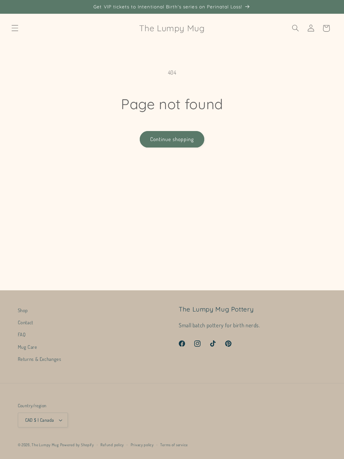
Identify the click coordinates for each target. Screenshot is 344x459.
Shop (23, 310)
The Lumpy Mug (45, 444)
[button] (15, 28)
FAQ (22, 334)
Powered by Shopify (77, 444)
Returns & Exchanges (39, 359)
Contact (25, 322)
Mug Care (27, 347)
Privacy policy (142, 444)
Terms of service (174, 444)
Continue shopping (172, 139)
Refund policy (112, 444)
